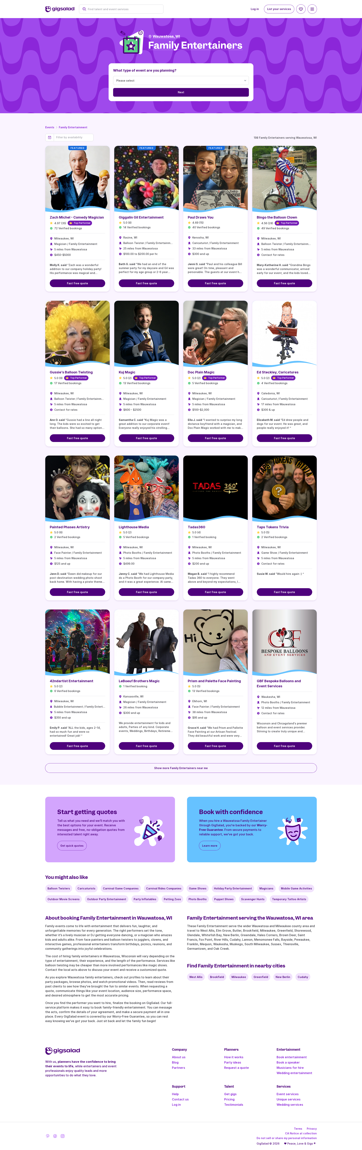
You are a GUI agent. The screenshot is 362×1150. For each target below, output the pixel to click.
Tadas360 (196, 527)
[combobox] (123, 9)
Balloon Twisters (59, 888)
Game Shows (197, 888)
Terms (298, 1128)
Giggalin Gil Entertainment (141, 217)
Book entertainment (292, 1057)
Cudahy (303, 977)
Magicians (266, 888)
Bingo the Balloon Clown (277, 217)
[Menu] (312, 9)
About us (179, 1057)
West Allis (195, 977)
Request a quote (236, 1068)
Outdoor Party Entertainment (106, 899)
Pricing (229, 1099)
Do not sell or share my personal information (287, 1138)
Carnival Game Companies (121, 888)
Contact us (180, 1099)
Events (49, 127)
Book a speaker (288, 1062)
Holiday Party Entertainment (233, 888)
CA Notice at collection (301, 1133)
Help (175, 1094)
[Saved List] (300, 9)
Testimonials (233, 1104)
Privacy (312, 1128)
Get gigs (230, 1094)
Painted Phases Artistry (70, 527)
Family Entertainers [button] (195, 45)
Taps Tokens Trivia (273, 527)
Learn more (209, 845)
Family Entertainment (73, 127)
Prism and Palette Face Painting (214, 681)
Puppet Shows (224, 899)
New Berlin (283, 977)
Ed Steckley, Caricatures (277, 372)
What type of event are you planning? (144, 70)
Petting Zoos (172, 899)
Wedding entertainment (294, 1073)
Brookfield (217, 977)
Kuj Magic (127, 372)
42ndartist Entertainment (71, 681)
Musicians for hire (290, 1068)
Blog (175, 1062)
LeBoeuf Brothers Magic (139, 681)
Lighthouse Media (134, 527)
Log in (255, 9)
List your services (279, 9)
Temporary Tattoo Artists (289, 899)
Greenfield (261, 977)
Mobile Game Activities (296, 888)
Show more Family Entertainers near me (181, 768)
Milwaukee (239, 977)
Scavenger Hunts (253, 899)
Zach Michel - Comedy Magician (77, 217)
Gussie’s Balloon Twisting (71, 372)
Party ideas (232, 1062)
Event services (288, 1094)
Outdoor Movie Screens (64, 899)
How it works (233, 1057)
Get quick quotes (72, 845)
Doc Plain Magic (201, 372)
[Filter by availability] (73, 137)
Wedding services (290, 1104)
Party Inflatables (145, 899)
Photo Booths (198, 899)
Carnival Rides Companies (163, 888)
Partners (178, 1068)
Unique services (289, 1099)
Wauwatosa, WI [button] (166, 36)
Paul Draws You (200, 217)
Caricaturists (86, 888)
